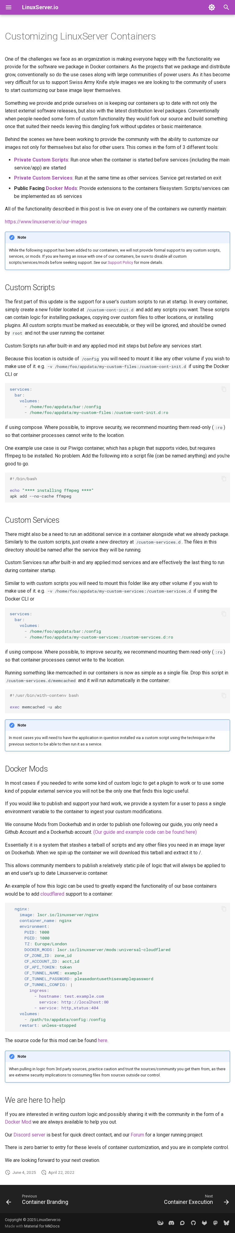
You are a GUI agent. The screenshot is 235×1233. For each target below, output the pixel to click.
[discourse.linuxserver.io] (182, 1223)
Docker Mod (18, 1122)
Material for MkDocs (42, 1226)
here (102, 1040)
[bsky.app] (226, 1223)
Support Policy (120, 262)
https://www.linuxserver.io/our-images (46, 222)
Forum (137, 1135)
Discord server (29, 1135)
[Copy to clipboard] (224, 389)
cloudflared (52, 894)
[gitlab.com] (204, 1223)
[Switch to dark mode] (212, 7)
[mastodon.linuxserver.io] (215, 1223)
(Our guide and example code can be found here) (145, 832)
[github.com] (193, 1223)
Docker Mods (61, 188)
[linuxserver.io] (160, 1223)
